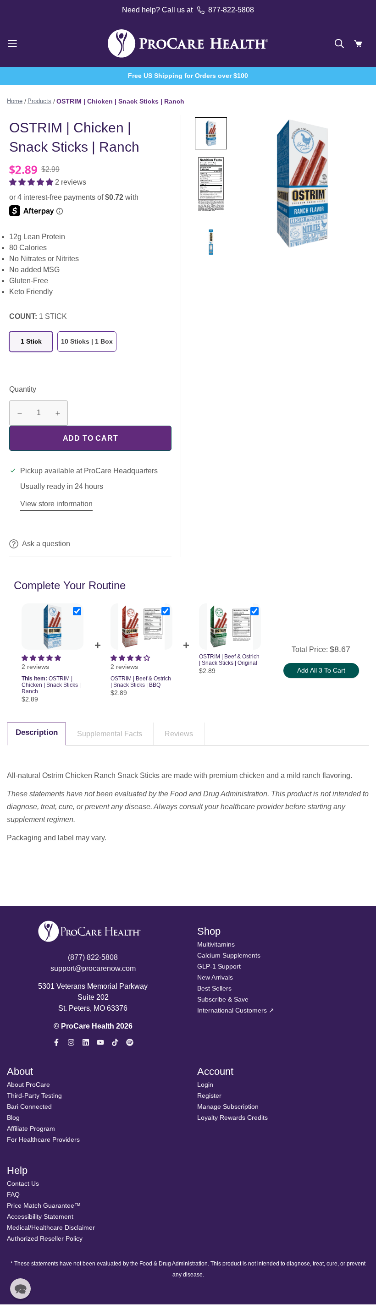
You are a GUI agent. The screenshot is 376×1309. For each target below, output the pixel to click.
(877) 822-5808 (93, 957)
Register (209, 1095)
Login (205, 1084)
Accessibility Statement (40, 1216)
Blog (13, 1117)
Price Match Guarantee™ (44, 1205)
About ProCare (28, 1084)
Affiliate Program (31, 1128)
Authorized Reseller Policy (45, 1238)
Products (39, 101)
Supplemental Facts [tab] (109, 734)
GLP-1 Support (219, 966)
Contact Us (23, 1183)
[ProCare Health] (188, 43)
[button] (32, 182)
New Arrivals (215, 977)
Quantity (22, 389)
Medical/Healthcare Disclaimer (51, 1227)
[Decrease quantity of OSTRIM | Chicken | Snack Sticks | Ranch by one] (19, 413)
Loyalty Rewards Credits (232, 1117)
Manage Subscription (228, 1106)
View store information (56, 504)
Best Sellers (214, 988)
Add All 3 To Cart (321, 670)
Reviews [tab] (179, 734)
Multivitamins (216, 944)
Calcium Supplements (228, 955)
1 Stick (31, 341)
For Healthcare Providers (43, 1139)
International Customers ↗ (235, 1010)
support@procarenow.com (93, 968)
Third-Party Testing (34, 1095)
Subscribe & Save (223, 999)
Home (14, 101)
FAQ (13, 1194)
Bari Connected (29, 1106)
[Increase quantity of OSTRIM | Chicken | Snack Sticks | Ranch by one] (57, 413)
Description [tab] (37, 732)
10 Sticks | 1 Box (87, 341)
